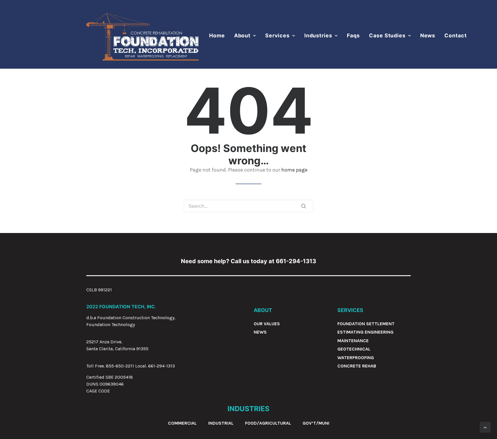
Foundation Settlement (366, 323)
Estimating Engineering (365, 332)
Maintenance (353, 340)
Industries (318, 35)
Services (277, 35)
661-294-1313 (161, 366)
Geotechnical (353, 349)
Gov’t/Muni (316, 423)
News (427, 35)
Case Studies (387, 35)
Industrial (221, 423)
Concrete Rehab (356, 366)
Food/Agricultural (268, 423)
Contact (455, 35)
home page (294, 170)
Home (217, 35)
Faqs (353, 35)
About (242, 35)
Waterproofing (355, 357)
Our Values (267, 323)
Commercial (182, 423)
